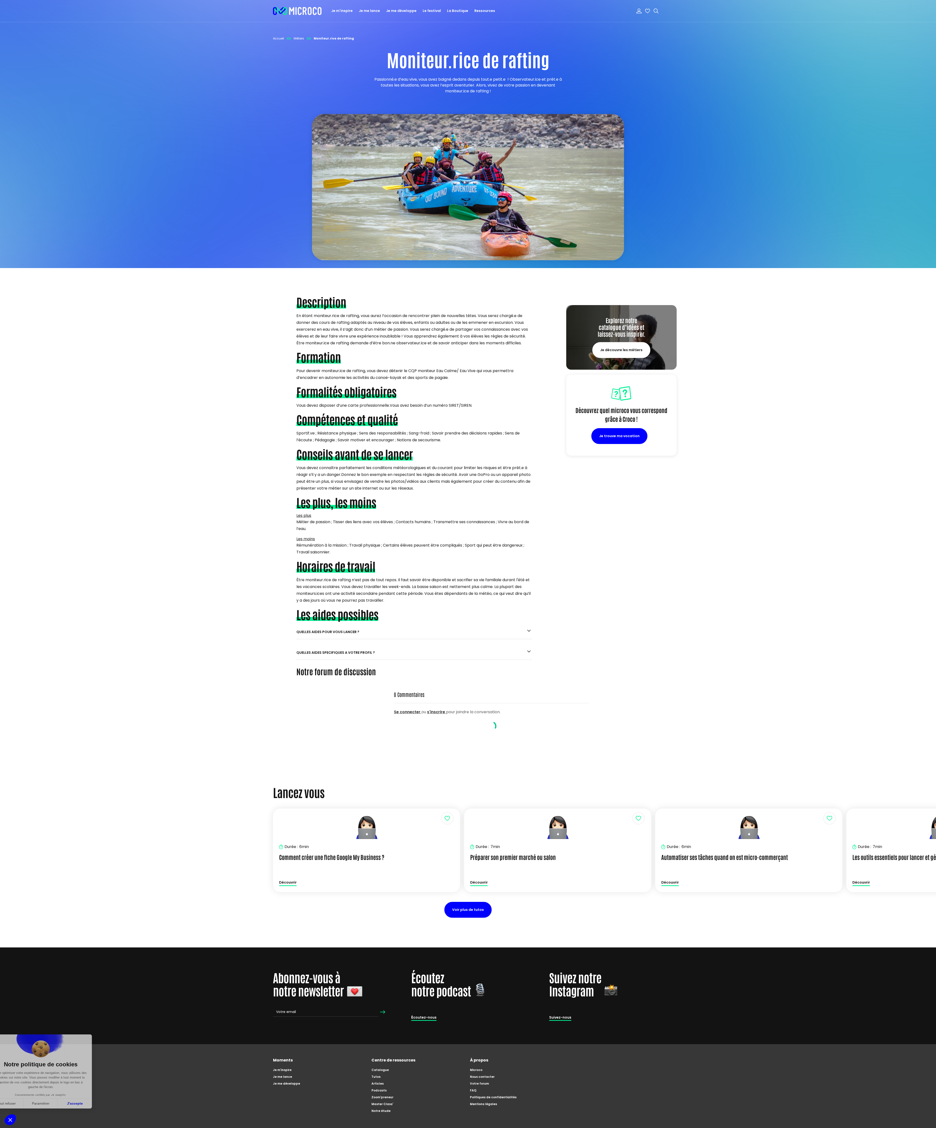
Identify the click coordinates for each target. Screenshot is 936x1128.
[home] (297, 11)
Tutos (375, 1077)
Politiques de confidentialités (493, 1097)
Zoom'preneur (382, 1097)
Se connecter (407, 712)
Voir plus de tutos (468, 909)
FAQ (473, 1090)
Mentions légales (483, 1104)
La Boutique (457, 10)
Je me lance (369, 10)
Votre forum (479, 1083)
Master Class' (382, 1104)
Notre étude (380, 1111)
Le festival (432, 10)
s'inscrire (436, 712)
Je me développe (401, 10)
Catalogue (380, 1070)
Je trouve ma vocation (619, 436)
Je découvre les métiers (621, 349)
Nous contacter (482, 1077)
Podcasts (379, 1090)
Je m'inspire (342, 10)
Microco (476, 1070)
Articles (377, 1083)
